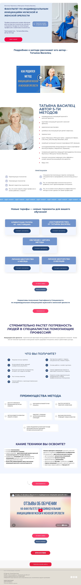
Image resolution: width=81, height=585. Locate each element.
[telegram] (76, 577)
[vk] (71, 577)
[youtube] (74, 577)
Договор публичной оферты (8, 581)
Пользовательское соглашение (8, 580)
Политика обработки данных (10, 583)
